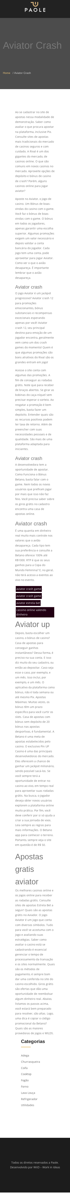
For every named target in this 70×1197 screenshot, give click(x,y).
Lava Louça (28, 1093)
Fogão (25, 1080)
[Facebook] (33, 1180)
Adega (25, 1055)
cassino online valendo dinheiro (31, 612)
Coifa (24, 1068)
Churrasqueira (30, 1062)
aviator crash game (28, 589)
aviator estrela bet (28, 603)
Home (6, 72)
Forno (24, 1086)
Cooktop (26, 1074)
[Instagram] (38, 1180)
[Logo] (35, 7)
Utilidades (27, 1105)
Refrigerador (29, 1099)
